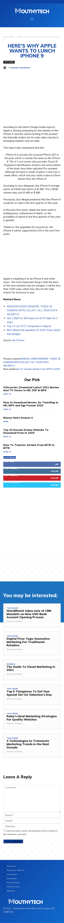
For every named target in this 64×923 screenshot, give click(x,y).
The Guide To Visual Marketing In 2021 (31, 668)
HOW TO (7, 394)
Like (56, 464)
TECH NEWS (8, 37)
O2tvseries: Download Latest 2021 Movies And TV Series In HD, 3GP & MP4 (31, 389)
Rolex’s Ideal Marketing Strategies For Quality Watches (32, 717)
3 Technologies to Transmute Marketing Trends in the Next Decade (28, 744)
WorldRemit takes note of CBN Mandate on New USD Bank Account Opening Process (29, 614)
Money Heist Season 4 (18, 417)
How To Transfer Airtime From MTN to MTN (37, 369)
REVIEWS (11, 664)
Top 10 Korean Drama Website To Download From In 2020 (25, 431)
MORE (5, 421)
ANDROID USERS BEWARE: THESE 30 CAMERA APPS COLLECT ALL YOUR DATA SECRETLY (32, 310)
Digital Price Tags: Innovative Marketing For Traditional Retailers (28, 642)
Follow (54, 471)
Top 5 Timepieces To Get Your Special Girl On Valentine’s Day (29, 693)
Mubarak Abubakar (20, 68)
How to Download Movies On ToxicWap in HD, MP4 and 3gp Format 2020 (30, 404)
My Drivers (18, 340)
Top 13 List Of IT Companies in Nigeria (29, 326)
